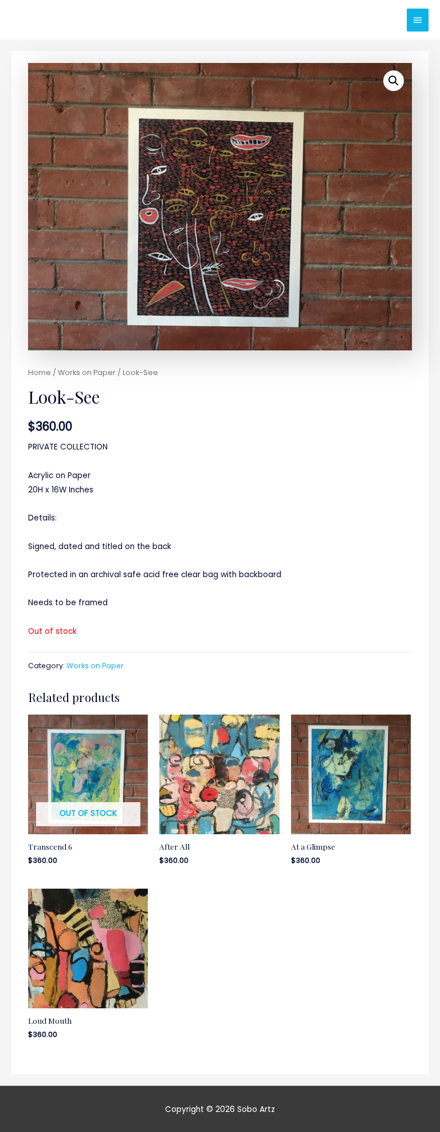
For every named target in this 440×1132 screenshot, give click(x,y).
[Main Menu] (418, 20)
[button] (393, 80)
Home (39, 372)
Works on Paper (87, 372)
